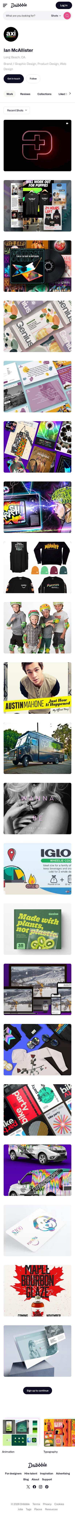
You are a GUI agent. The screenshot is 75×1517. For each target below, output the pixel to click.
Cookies (59, 1504)
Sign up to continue (37, 1390)
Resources (51, 1509)
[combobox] (26, 15)
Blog (26, 1479)
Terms (36, 1504)
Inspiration (46, 1473)
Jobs (20, 1509)
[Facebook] (34, 1486)
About (35, 1479)
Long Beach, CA (14, 57)
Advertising (63, 1473)
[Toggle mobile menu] (5, 5)
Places (38, 1509)
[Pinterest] (46, 1486)
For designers (13, 1473)
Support (47, 1479)
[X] (28, 1486)
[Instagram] (40, 1486)
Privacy (47, 1504)
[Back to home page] (19, 5)
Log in (64, 5)
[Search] (67, 15)
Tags (28, 1509)
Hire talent (30, 1473)
